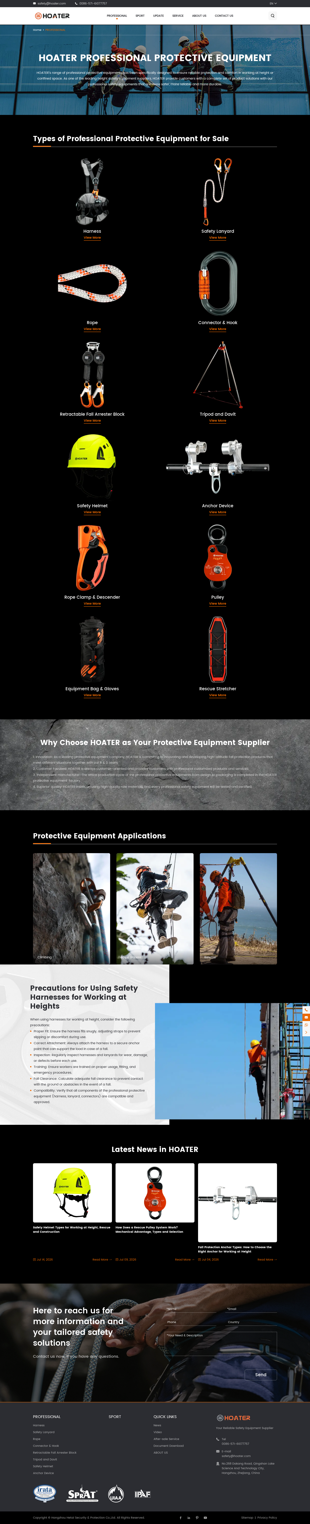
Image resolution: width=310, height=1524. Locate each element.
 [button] (263, 836)
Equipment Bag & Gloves (65, 622)
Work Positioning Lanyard (187, 189)
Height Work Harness (58, 183)
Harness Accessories (58, 203)
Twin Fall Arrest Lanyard (186, 176)
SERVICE (178, 15)
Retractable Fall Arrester (61, 359)
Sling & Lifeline (179, 464)
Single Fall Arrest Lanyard (187, 183)
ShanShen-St (178, 667)
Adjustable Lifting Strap (186, 674)
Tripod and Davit (182, 347)
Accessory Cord (54, 268)
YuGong (174, 647)
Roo (45, 674)
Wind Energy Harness (59, 196)
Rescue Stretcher (182, 622)
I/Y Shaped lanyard (183, 196)
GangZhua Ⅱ (52, 687)
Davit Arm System (182, 366)
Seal (45, 667)
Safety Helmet (53, 439)
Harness (47, 164)
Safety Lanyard (180, 164)
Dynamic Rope (53, 274)
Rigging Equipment (182, 457)
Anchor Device (179, 439)
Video (158, 1432)
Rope (43, 256)
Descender (51, 556)
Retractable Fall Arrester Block (70, 347)
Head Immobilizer (181, 634)
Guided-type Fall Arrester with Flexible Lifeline (203, 209)
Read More (102, 1259)
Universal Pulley (180, 556)
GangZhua (50, 680)
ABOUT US (199, 15)
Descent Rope (53, 288)
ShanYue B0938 (54, 634)
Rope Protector (54, 294)
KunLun (173, 654)
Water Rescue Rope (57, 314)
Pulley (170, 531)
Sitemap (247, 1517)
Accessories (177, 372)
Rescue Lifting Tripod (184, 359)
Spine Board (177, 640)
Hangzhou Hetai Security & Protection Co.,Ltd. (83, 1517)
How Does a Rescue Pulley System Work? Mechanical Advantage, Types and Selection (149, 1229)
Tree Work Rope (54, 308)
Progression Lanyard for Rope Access (197, 203)
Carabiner (176, 268)
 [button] (273, 836)
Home (37, 30)
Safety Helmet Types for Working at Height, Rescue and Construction (71, 1229)
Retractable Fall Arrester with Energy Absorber (78, 366)
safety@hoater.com (52, 3)
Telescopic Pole (180, 477)
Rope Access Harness (59, 189)
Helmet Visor (52, 457)
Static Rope (51, 301)
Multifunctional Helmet (59, 451)
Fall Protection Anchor (185, 451)
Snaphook (176, 274)
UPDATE (158, 15)
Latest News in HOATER (155, 1150)
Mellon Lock (177, 281)
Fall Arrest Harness (56, 176)
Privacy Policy (267, 1517)
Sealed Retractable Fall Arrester (67, 372)
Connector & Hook (183, 256)
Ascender (49, 542)
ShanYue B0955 (54, 640)
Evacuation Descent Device (63, 379)
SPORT (140, 15)
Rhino (46, 647)
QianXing (49, 660)
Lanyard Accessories (184, 216)
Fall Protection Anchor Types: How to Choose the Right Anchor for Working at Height (235, 1249)
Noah (46, 654)
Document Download (169, 1446)
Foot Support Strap (182, 680)
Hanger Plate (178, 471)
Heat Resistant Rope (58, 281)
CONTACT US (224, 15)
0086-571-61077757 (93, 3)
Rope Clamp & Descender (66, 531)
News (157, 1425)
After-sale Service (166, 1439)
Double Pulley (178, 542)
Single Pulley (177, 549)
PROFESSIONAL (117, 15)
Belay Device (52, 549)
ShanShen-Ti (178, 660)
